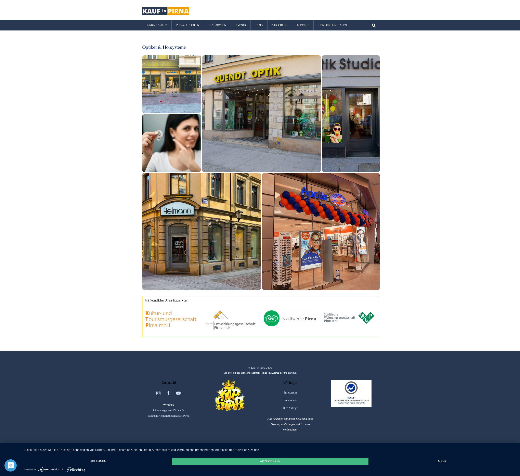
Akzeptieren (270, 461)
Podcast (303, 25)
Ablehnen (98, 461)
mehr (442, 461)
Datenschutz (290, 400)
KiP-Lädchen (217, 25)
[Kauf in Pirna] (165, 13)
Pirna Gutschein (187, 25)
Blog (259, 25)
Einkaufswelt (157, 25)
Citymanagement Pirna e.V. (169, 410)
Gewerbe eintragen (332, 25)
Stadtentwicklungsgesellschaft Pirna (168, 415)
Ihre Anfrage (290, 408)
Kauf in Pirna (258, 367)
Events (241, 25)
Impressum (290, 392)
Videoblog (279, 25)
